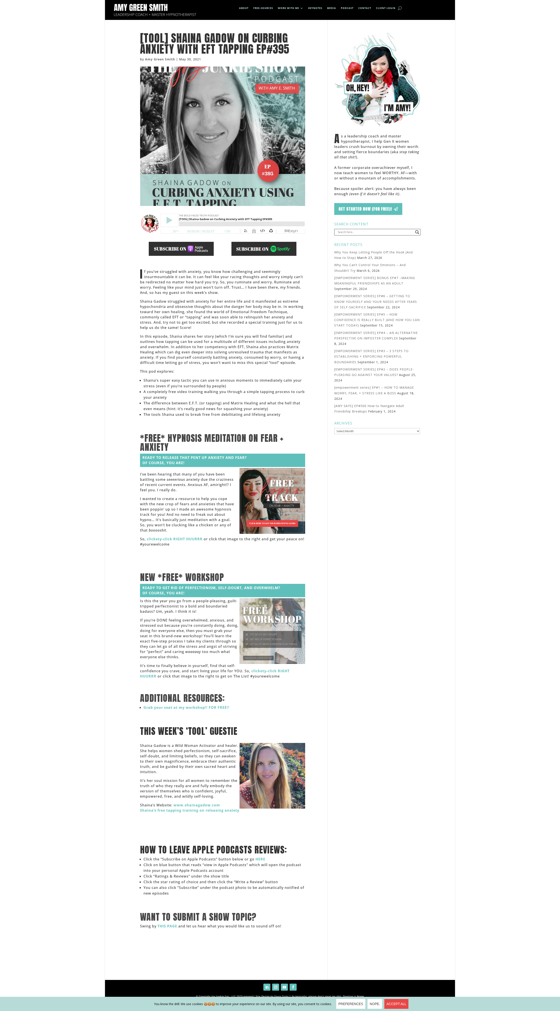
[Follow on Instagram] (275, 987)
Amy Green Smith (160, 59)
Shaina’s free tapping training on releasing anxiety (189, 810)
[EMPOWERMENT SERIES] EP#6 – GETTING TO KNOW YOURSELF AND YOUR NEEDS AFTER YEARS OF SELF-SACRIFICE (375, 301)
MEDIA (331, 8)
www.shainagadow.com (196, 805)
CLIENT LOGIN (386, 8)
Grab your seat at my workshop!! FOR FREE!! (186, 707)
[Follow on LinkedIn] (266, 987)
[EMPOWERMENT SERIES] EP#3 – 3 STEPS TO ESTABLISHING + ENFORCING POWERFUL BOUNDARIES (371, 356)
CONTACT (364, 8)
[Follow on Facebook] (293, 987)
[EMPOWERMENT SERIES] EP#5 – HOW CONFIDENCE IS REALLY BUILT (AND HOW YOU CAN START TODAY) (377, 319)
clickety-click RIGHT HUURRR (175, 539)
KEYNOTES (315, 8)
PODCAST (347, 8)
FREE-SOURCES (263, 8)
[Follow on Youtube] (284, 987)
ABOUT (243, 8)
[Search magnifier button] (417, 232)
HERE (260, 859)
